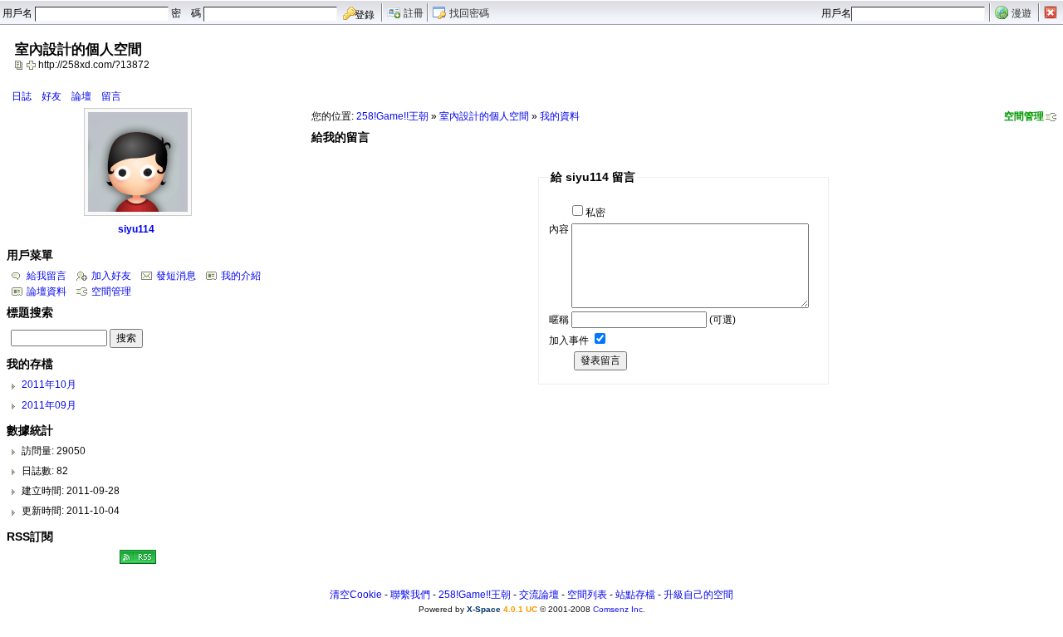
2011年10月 (49, 384)
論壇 (81, 96)
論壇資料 (46, 291)
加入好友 (111, 276)
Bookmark (32, 65)
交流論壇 (539, 594)
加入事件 (569, 340)
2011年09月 (49, 405)
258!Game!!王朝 (392, 116)
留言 (111, 96)
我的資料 (560, 116)
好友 (51, 96)
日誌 (22, 96)
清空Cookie (356, 594)
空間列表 (587, 594)
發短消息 (176, 276)
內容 (559, 229)
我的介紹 (241, 276)
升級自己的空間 (698, 594)
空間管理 (1024, 116)
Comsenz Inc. (619, 609)
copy (21, 65)
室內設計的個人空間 (484, 116)
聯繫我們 (410, 594)
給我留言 (46, 276)
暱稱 (559, 320)
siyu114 (136, 229)
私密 (595, 212)
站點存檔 (635, 594)
